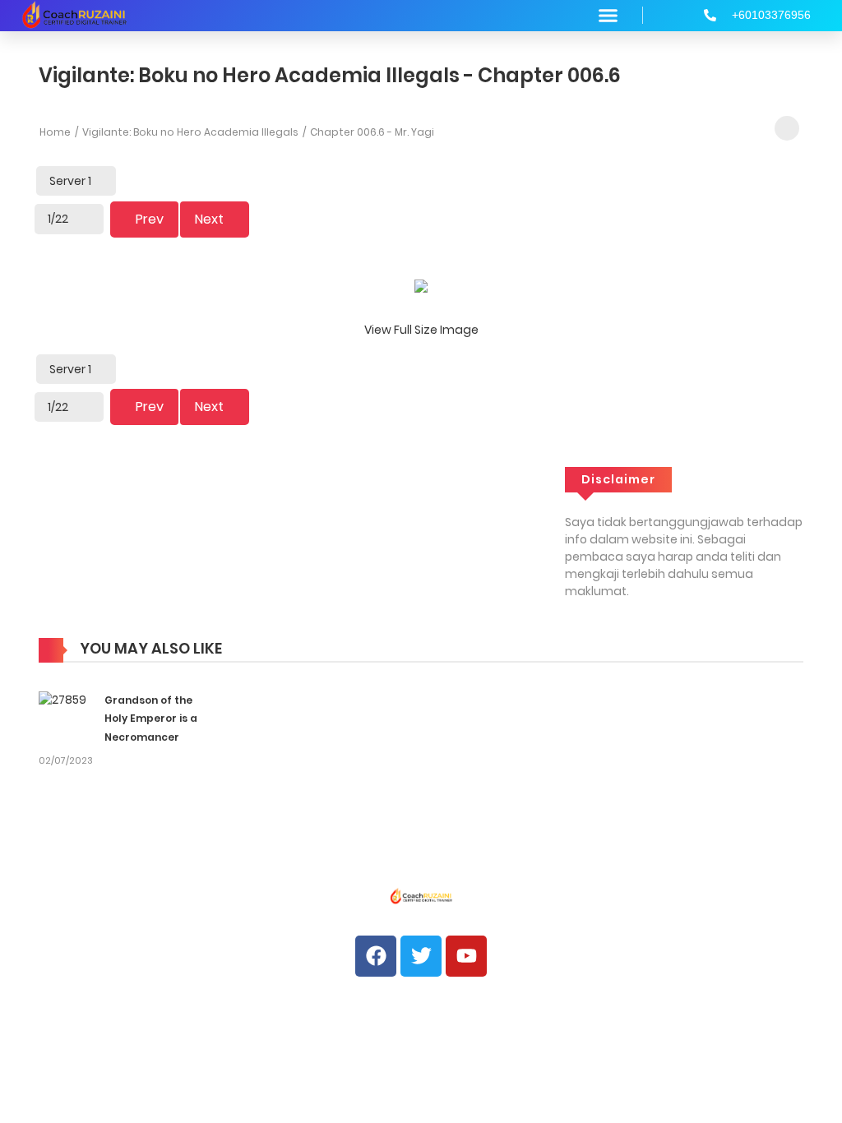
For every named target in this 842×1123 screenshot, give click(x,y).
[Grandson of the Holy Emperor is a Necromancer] (62, 699)
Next (209, 219)
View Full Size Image (421, 329)
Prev (150, 219)
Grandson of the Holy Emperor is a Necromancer (150, 719)
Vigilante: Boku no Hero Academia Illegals (190, 132)
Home (55, 132)
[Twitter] (421, 956)
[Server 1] (76, 181)
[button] (608, 15)
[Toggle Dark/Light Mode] (787, 128)
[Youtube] (466, 956)
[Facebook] (375, 956)
